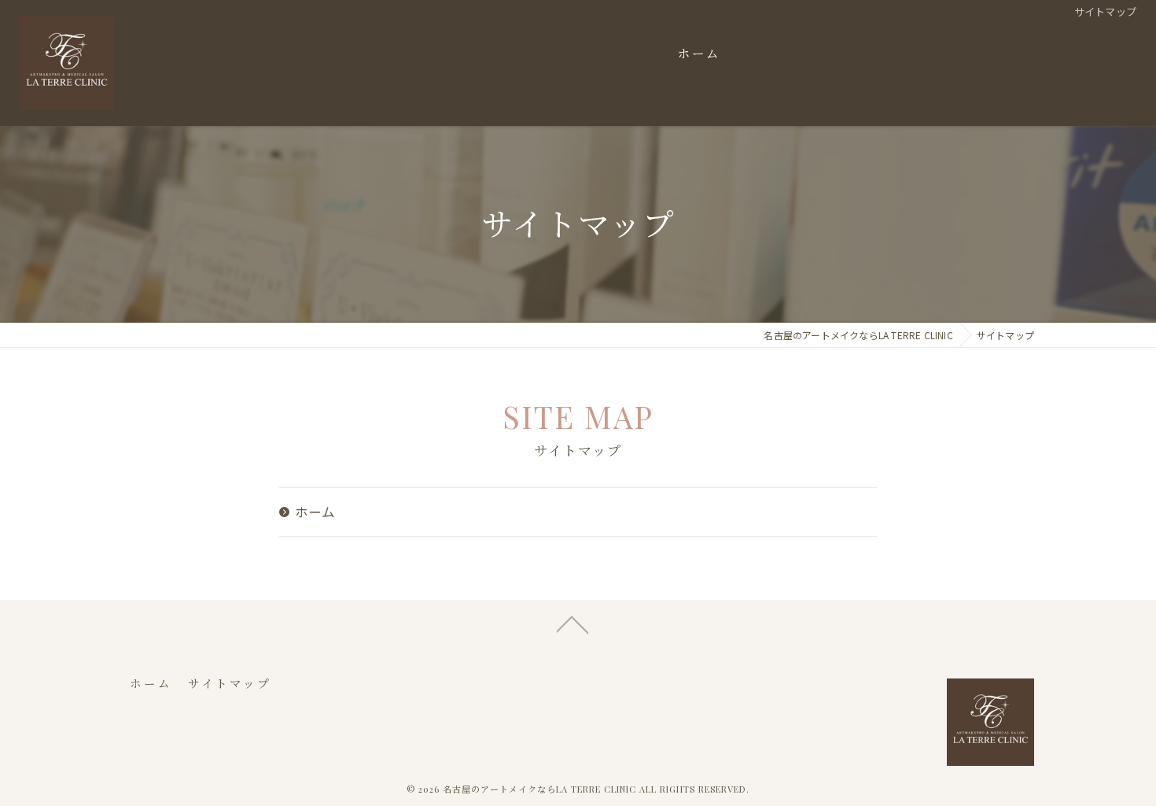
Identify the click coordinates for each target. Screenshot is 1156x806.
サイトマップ (229, 683)
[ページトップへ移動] (572, 623)
